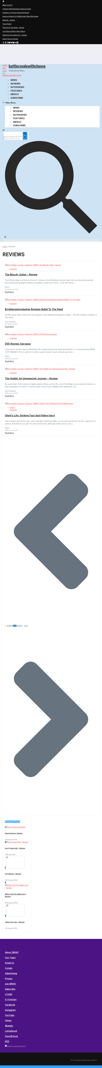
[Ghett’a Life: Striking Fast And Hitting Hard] (39, 403)
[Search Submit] (25, 136)
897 (21, 626)
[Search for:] (15, 138)
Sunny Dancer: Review (14, 833)
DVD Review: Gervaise (18, 343)
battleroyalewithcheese (27, 66)
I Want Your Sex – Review (15, 922)
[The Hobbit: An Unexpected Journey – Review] (40, 369)
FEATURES (16, 90)
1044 (26, 626)
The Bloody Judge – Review (21, 274)
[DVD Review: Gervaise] (31, 334)
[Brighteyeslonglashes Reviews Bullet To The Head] (42, 299)
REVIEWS (15, 83)
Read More (9, 292)
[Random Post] (3, 130)
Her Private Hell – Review (15, 848)
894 (11, 626)
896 (18, 626)
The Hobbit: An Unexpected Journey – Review (31, 378)
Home (4, 247)
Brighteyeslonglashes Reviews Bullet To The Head (34, 309)
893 (8, 626)
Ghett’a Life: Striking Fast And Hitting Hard (30, 415)
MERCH (15, 94)
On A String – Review (13, 874)
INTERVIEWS (17, 87)
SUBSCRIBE (17, 97)
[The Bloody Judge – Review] (33, 265)
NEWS (14, 80)
